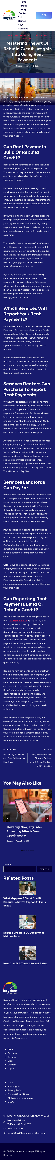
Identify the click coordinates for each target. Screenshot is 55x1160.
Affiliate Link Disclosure (20, 1098)
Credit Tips (27, 38)
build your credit (18, 620)
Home (23, 2)
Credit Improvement (17, 36)
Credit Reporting (38, 36)
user (20, 66)
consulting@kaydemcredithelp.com (26, 1133)
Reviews (12, 1057)
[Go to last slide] (8, 818)
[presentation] (27, 805)
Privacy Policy (15, 1090)
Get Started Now (22, 21)
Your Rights (14, 1086)
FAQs (10, 1082)
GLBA (11, 1101)
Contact (23, 13)
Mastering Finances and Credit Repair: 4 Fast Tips (14, 756)
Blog (23, 9)
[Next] (47, 818)
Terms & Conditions (18, 1094)
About (23, 5)
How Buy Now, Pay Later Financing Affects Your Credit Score (24, 831)
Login (43, 15)
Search (7, 864)
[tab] (22, 850)
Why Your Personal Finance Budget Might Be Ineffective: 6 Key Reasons (41, 758)
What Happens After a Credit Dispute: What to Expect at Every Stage (24, 902)
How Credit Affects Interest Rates (25, 963)
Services (23, 28)
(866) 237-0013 (15, 1128)
